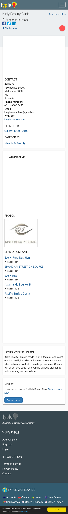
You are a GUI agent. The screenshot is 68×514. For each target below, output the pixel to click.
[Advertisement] (28, 57)
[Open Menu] (62, 4)
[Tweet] (9, 23)
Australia (11, 497)
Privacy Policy (10, 468)
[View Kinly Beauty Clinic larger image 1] (21, 232)
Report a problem (57, 14)
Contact (6, 473)
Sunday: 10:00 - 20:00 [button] (16, 130)
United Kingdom (34, 502)
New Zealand (54, 497)
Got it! (57, 509)
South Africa (13, 502)
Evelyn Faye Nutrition (17, 257)
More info (24, 511)
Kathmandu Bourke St (17, 284)
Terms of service (11, 463)
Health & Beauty (14, 143)
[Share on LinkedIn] (14, 23)
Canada (25, 497)
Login (5, 449)
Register (7, 444)
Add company (9, 439)
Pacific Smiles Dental (17, 293)
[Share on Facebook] (4, 23)
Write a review (13, 400)
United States (55, 502)
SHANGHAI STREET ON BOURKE (23, 266)
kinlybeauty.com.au (14, 119)
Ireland (38, 497)
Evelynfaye (11, 275)
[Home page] (9, 5)
